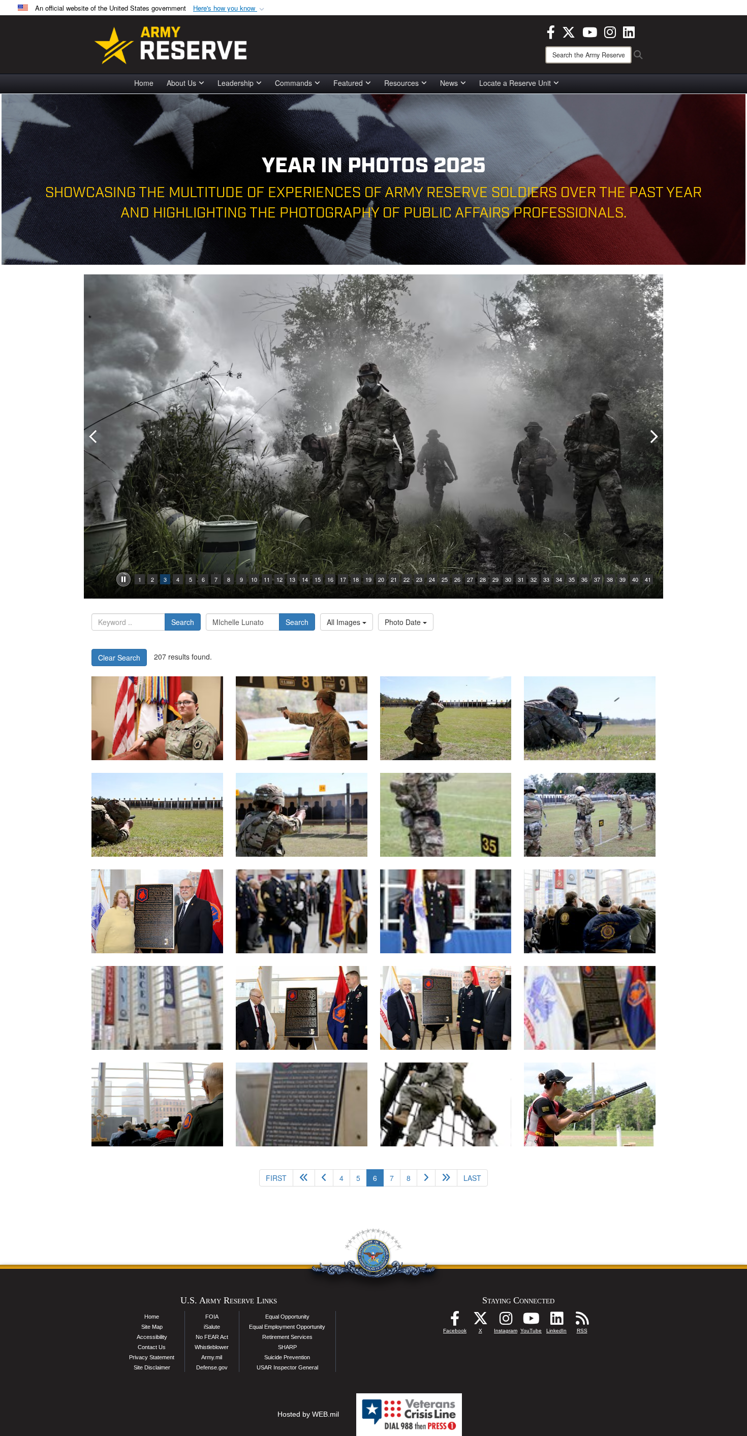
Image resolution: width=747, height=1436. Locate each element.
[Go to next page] (426, 1178)
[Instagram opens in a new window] (610, 31)
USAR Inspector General (287, 1367)
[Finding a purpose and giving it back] (157, 718)
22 (406, 579)
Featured (348, 83)
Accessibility (152, 1337)
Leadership (235, 83)
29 (495, 579)
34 (559, 579)
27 (470, 579)
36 (584, 579)
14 (305, 579)
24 (432, 579)
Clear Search (119, 657)
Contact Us (152, 1347)
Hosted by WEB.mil (308, 1414)
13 (292, 579)
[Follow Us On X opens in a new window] (480, 1321)
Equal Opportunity (287, 1317)
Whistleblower (212, 1347)
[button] (229, 8)
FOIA (212, 1317)
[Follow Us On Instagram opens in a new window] (505, 1321)
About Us (181, 83)
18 (356, 579)
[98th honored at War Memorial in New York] (157, 911)
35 (572, 579)
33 (546, 579)
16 (330, 579)
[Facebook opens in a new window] (551, 31)
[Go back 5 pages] (304, 1178)
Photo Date (404, 622)
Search (182, 622)
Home (143, 83)
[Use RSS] (582, 1321)
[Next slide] (653, 436)
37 (597, 579)
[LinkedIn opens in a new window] (629, 31)
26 (457, 579)
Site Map (152, 1327)
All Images (344, 622)
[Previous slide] (94, 436)
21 (394, 579)
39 (622, 579)
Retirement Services (287, 1337)
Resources (401, 83)
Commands (293, 83)
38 (610, 579)
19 (368, 579)
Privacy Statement (151, 1357)
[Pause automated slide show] (123, 579)
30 (508, 579)
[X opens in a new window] (568, 31)
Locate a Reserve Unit (515, 83)
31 (521, 579)
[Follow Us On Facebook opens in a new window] (455, 1321)
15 (318, 579)
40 (635, 579)
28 (483, 579)
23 (419, 579)
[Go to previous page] (324, 1178)
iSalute (212, 1327)
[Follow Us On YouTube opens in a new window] (531, 1321)
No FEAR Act (212, 1337)
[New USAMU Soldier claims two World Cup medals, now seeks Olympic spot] (590, 1104)
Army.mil (211, 1357)
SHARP (287, 1347)
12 (279, 579)
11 (267, 579)
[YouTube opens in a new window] (589, 31)
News (449, 83)
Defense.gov (212, 1367)
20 (381, 579)
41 (648, 579)
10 (254, 579)
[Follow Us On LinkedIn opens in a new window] (556, 1321)
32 (534, 579)
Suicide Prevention (287, 1357)
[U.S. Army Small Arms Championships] (301, 718)
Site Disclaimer (152, 1367)
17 (343, 579)
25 (445, 579)
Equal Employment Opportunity (287, 1327)
